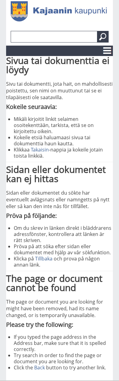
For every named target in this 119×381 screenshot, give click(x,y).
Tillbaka (43, 258)
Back (39, 367)
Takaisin (40, 149)
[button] (103, 37)
